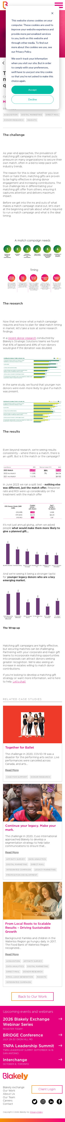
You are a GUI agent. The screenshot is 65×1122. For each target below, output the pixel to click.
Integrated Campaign (18, 870)
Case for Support (16, 777)
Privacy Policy (36, 1112)
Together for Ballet (19, 747)
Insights (31, 120)
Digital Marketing (31, 115)
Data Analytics (37, 859)
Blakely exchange (13, 1087)
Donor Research (13, 120)
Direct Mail (52, 115)
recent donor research (22, 338)
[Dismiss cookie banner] (52, 13)
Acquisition (11, 115)
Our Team (9, 1097)
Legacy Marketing (45, 870)
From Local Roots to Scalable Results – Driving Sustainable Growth (28, 927)
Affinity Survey (15, 859)
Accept (32, 89)
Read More (12, 770)
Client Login (47, 1089)
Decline (32, 99)
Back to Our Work (32, 996)
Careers (7, 1100)
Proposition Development (21, 875)
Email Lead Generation (19, 977)
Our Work (9, 1090)
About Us (9, 1093)
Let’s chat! (19, 681)
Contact (8, 1103)
